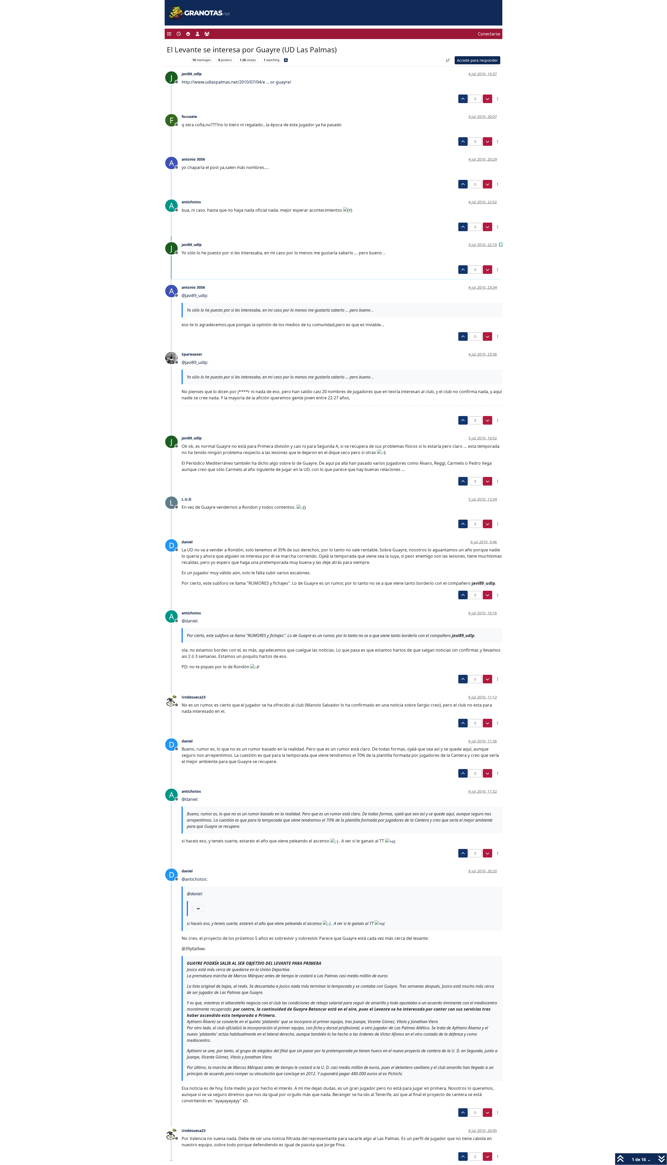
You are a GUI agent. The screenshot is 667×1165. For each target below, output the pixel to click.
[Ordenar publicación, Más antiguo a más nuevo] (448, 60)
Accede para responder (477, 60)
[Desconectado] (173, 357)
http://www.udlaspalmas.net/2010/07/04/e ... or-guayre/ (236, 82)
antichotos (191, 201)
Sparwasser (192, 354)
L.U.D (186, 499)
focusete (189, 116)
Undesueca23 (194, 697)
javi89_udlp (192, 73)
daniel (187, 541)
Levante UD (177, 60)
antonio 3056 (193, 159)
